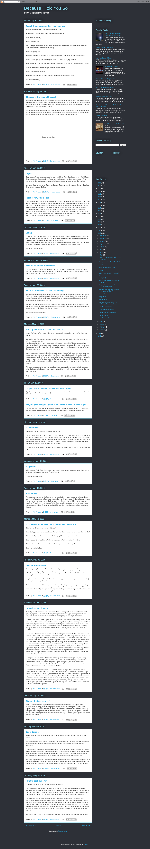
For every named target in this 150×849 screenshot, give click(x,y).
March (102, 324)
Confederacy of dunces (37, 608)
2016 (99, 211)
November (103, 238)
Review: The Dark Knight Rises (105, 79)
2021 (99, 197)
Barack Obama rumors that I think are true (45, 26)
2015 (99, 213)
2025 (99, 186)
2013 (99, 219)
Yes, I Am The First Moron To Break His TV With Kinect (114, 34)
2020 (99, 200)
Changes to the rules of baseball (41, 97)
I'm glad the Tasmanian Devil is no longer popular (49, 388)
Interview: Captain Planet (103, 58)
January (102, 330)
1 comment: (55, 220)
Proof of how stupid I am (37, 198)
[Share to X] (72, 85)
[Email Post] (63, 84)
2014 (99, 216)
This (27, 269)
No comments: (56, 84)
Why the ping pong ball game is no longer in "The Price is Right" (56, 405)
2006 (99, 336)
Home (58, 825)
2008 (99, 233)
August (102, 246)
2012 (99, 222)
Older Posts (85, 825)
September (103, 244)
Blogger (86, 844)
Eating (29, 233)
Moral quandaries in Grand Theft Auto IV (45, 329)
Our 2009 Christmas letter (104, 96)
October (102, 241)
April (101, 321)
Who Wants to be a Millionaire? (40, 266)
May (101, 255)
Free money (31, 493)
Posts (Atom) (62, 831)
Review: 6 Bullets (101, 115)
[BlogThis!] (70, 85)
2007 (99, 333)
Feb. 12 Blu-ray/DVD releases (105, 87)
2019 (99, 202)
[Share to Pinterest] (76, 85)
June (101, 252)
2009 (99, 230)
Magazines (31, 466)
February (103, 327)
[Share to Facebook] (74, 85)
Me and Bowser (33, 428)
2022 (99, 194)
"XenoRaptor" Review (111, 66)
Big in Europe (32, 732)
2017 (99, 208)
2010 (99, 227)
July (101, 249)
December (103, 235)
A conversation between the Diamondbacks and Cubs (51, 524)
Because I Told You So (46, 8)
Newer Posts (31, 825)
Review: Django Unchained (104, 47)
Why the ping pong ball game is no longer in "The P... (109, 290)
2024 (99, 188)
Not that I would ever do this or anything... (45, 290)
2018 (99, 205)
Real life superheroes (36, 565)
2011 (99, 225)
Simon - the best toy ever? (38, 701)
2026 (99, 183)
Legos (29, 173)
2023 (99, 191)
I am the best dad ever (36, 781)
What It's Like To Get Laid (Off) (114, 124)
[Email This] (68, 85)
